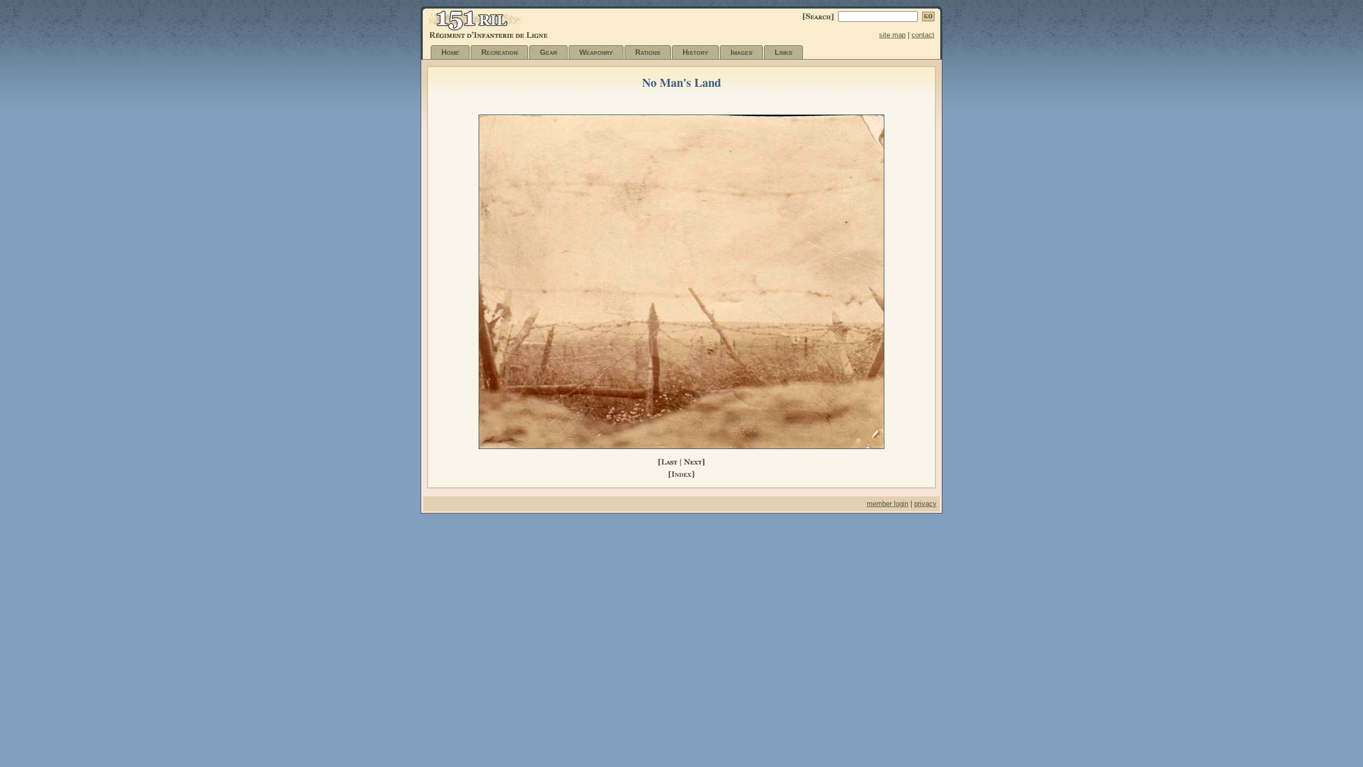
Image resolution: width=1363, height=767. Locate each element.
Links (783, 52)
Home (450, 52)
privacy (925, 504)
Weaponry (596, 52)
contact (923, 35)
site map (892, 35)
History (695, 52)
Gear (548, 52)
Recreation (499, 52)
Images (741, 52)
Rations (647, 52)
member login (887, 504)
